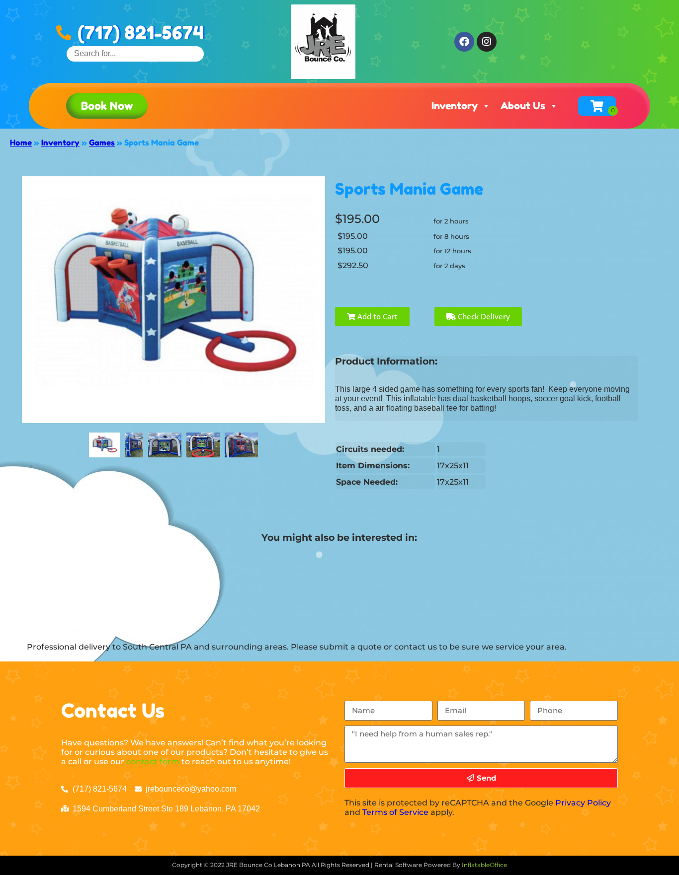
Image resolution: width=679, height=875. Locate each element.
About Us (523, 106)
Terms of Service (395, 812)
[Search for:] (135, 53)
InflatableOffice (484, 865)
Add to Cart (376, 316)
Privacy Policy (583, 802)
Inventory (454, 106)
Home (21, 142)
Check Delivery (483, 316)
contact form (152, 761)
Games (102, 142)
